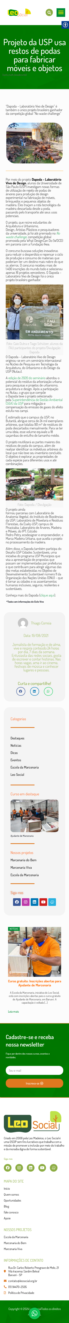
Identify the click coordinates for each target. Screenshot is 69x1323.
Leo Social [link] (17, 774)
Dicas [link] (14, 752)
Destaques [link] (17, 738)
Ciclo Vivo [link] (39, 601)
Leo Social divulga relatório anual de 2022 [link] (34, 983)
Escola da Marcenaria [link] (25, 767)
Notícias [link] (16, 745)
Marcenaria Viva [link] (21, 867)
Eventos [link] (16, 760)
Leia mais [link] (13, 1011)
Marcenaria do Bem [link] (23, 860)
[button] (61, 12)
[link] (49, 12)
